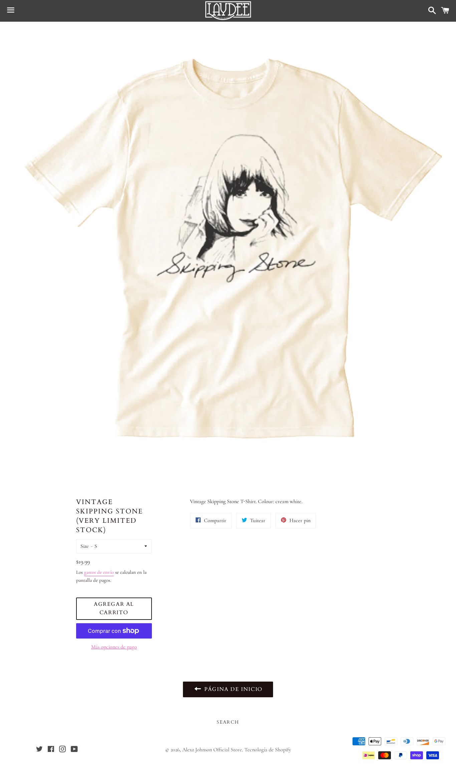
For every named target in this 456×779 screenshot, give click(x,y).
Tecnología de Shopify (267, 749)
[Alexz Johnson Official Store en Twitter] (39, 750)
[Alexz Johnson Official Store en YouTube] (74, 750)
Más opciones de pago (114, 647)
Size (84, 546)
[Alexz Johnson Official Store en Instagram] (62, 750)
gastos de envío (99, 572)
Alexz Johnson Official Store (212, 749)
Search (228, 722)
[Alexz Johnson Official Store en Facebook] (50, 750)
